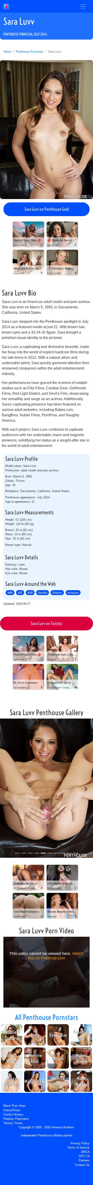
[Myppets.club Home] (6, 6)
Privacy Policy (80, 1143)
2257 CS (84, 1156)
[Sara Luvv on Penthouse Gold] (46, 129)
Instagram (73, 592)
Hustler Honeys (13, 1114)
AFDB (30, 592)
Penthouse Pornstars (29, 51)
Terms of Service (78, 1147)
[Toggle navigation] (83, 6)
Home (7, 51)
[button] (7, 789)
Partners (84, 1160)
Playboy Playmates (16, 1118)
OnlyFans (57, 592)
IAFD (20, 592)
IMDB (10, 592)
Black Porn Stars (14, 1105)
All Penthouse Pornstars (46, 1017)
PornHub (42, 592)
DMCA (85, 1152)
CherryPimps (11, 1110)
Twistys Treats (13, 1123)
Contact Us (82, 1165)
